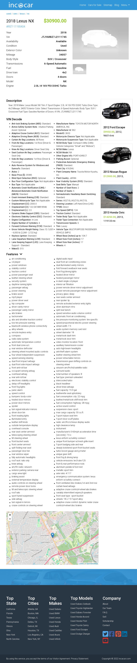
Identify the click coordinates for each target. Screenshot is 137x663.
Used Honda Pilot (79, 621)
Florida (9, 613)
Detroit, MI (33, 626)
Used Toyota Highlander (82, 608)
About (105, 604)
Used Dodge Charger (80, 634)
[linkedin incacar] (124, 635)
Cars (94, 5)
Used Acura (54, 635)
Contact (106, 625)
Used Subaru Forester (81, 612)
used (8, 13)
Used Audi (54, 626)
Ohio (8, 630)
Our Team (107, 608)
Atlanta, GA (33, 609)
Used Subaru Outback (81, 604)
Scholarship (108, 621)
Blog (116, 5)
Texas (9, 617)
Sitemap (108, 5)
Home (83, 4)
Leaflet (81, 563)
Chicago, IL (33, 617)
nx (28, 13)
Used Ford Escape (79, 629)
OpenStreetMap (92, 563)
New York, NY (34, 639)
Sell (104, 616)
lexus (22, 13)
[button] (52, 535)
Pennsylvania (12, 622)
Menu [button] (124, 5)
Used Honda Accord (80, 616)
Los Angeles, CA (35, 635)
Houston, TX (33, 630)
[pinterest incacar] (118, 635)
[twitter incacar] (105, 635)
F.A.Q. (105, 612)
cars (15, 13)
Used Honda (55, 622)
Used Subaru (55, 609)
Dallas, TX (32, 622)
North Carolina (12, 639)
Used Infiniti (54, 639)
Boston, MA (33, 613)
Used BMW (54, 613)
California (10, 609)
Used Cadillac (55, 630)
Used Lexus (54, 617)
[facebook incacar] (111, 635)
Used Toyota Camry (80, 625)
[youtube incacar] (105, 642)
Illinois (9, 626)
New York (10, 635)
